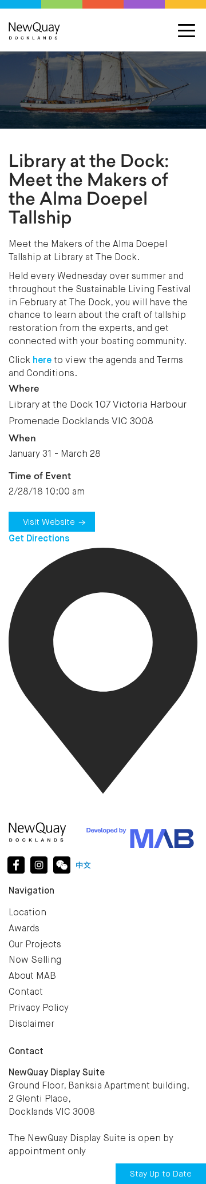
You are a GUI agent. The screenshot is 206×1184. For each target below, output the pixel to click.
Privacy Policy (39, 1008)
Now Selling (35, 960)
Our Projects (35, 945)
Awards (24, 929)
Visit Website (49, 522)
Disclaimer (31, 1024)
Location (27, 913)
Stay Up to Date (161, 1174)
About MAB (32, 976)
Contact (26, 992)
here (42, 360)
